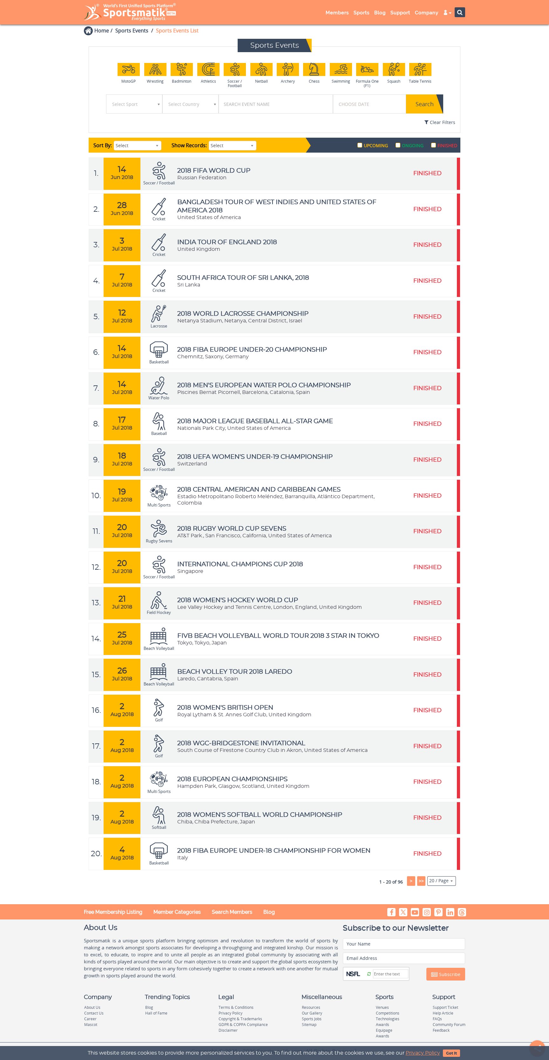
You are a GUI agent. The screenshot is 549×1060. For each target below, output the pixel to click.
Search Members (232, 912)
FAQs (437, 1019)
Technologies (387, 1019)
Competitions (387, 1013)
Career (90, 1019)
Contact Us (94, 1013)
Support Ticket (445, 1007)
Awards (382, 1024)
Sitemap (309, 1024)
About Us (92, 1007)
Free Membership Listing (113, 912)
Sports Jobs (312, 1019)
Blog (269, 912)
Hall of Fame (156, 1013)
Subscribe (449, 974)
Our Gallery (312, 1013)
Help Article (443, 1013)
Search (425, 104)
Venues (382, 1007)
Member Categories (177, 912)
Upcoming (376, 145)
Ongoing (413, 145)
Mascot (90, 1024)
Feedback (441, 1030)
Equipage (384, 1030)
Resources (311, 1007)
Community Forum (449, 1024)
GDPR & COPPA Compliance (243, 1024)
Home (101, 30)
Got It (451, 1053)
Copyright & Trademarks (240, 1019)
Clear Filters (442, 122)
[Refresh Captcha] (369, 973)
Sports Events (131, 30)
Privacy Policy (423, 1053)
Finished (447, 145)
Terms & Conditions (236, 1007)
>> (421, 881)
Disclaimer (228, 1030)
